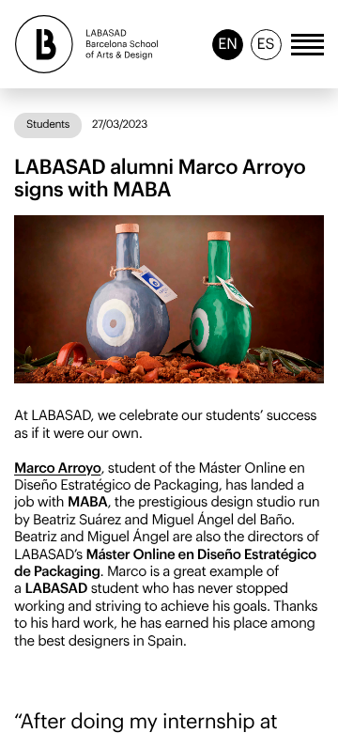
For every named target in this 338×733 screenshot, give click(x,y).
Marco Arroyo (57, 468)
